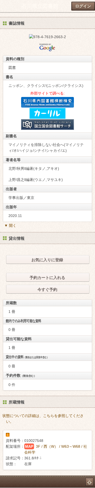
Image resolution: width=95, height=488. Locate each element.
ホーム (5, 6)
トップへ (89, 481)
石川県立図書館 (39, 6)
